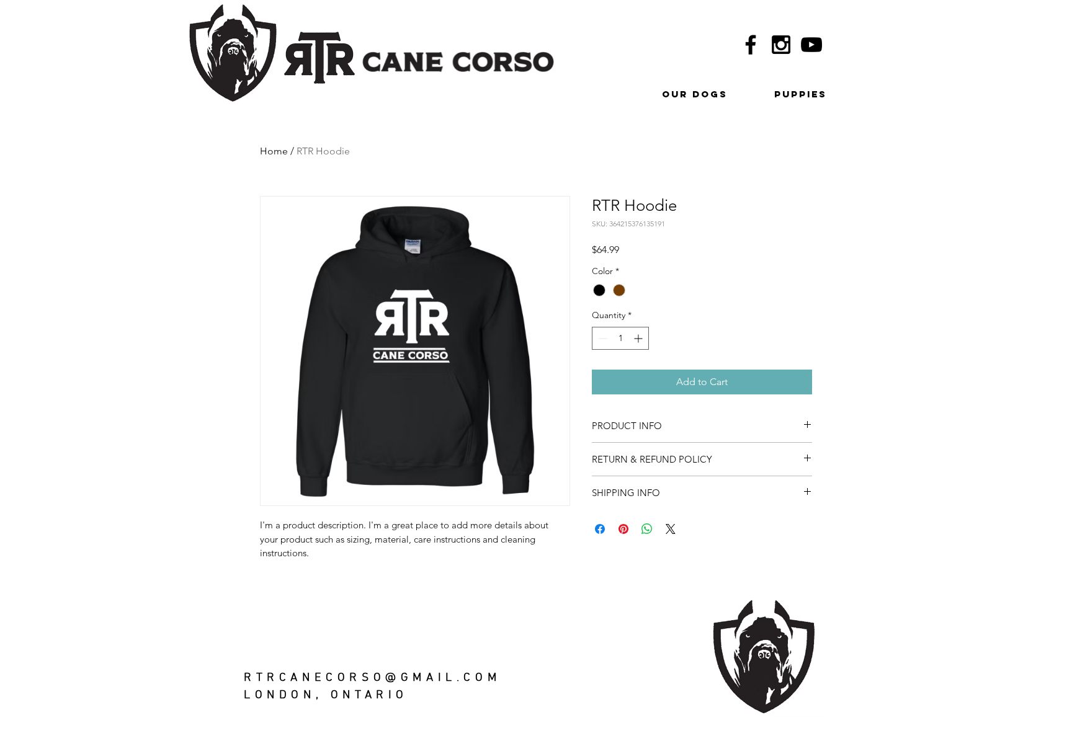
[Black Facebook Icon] (751, 45)
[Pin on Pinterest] (623, 529)
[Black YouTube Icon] (811, 45)
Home (274, 151)
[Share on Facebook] (599, 529)
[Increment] (639, 338)
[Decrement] (601, 338)
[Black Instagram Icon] (781, 45)
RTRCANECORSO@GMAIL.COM (372, 678)
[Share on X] (670, 529)
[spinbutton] (620, 338)
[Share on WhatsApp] (647, 529)
